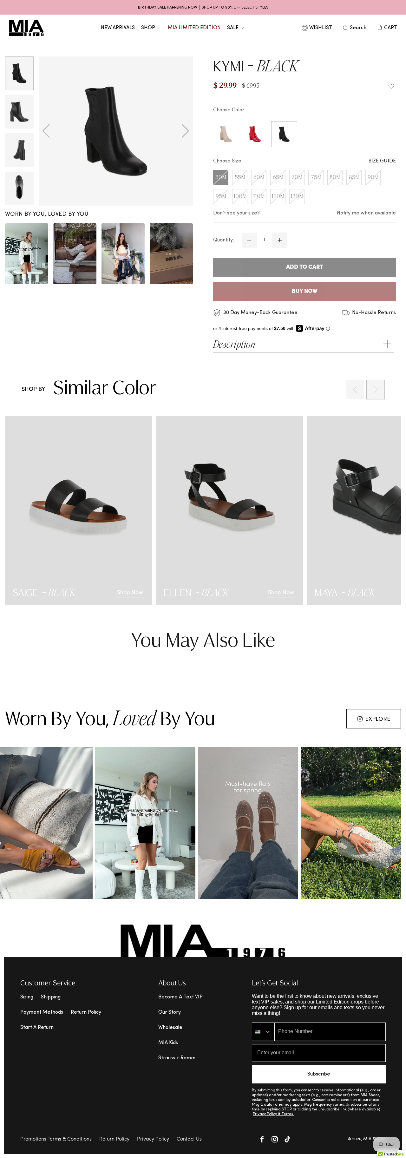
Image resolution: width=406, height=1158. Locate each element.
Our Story (169, 1012)
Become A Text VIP (180, 997)
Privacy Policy (153, 1139)
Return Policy (86, 1012)
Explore (377, 719)
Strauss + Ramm (176, 1058)
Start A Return (37, 1027)
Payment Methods (41, 1012)
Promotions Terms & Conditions (56, 1139)
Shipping (51, 997)
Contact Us (189, 1139)
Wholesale (170, 1027)
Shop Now (130, 593)
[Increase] (279, 240)
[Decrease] (249, 240)
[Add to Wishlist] (391, 86)
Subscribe (318, 1074)
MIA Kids (168, 1042)
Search (358, 27)
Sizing (26, 997)
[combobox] (263, 1032)
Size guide (382, 161)
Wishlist (320, 27)
